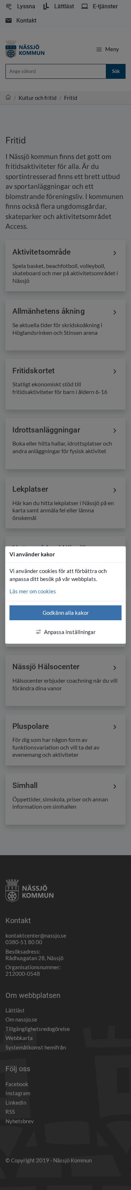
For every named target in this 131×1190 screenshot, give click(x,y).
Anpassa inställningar (70, 632)
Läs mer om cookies (32, 591)
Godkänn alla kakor (66, 612)
